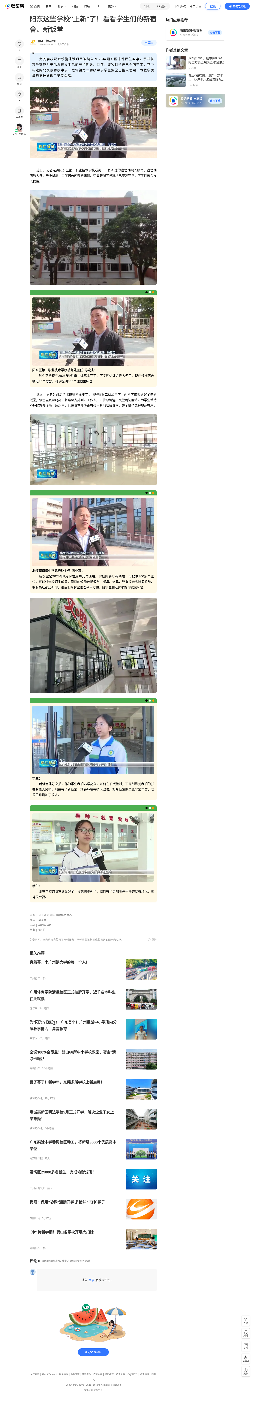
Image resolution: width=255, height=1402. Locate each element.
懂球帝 (34, 1008)
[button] (215, 32)
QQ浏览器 (133, 1374)
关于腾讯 (34, 1374)
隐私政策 (75, 1374)
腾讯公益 (120, 1374)
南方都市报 (36, 1158)
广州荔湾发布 (37, 1188)
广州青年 (35, 978)
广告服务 (97, 1374)
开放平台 (86, 1374)
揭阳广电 (35, 1218)
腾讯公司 (88, 1390)
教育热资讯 (36, 1098)
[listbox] (93, 1100)
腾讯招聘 (109, 1374)
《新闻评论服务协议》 (80, 1260)
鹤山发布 (35, 1068)
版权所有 (98, 1390)
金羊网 (34, 1038)
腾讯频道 (144, 1374)
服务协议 (63, 1374)
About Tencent (49, 1374)
